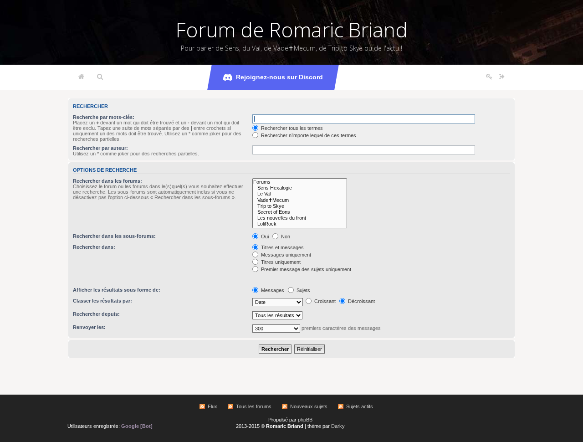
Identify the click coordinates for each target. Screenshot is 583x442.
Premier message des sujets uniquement (305, 269)
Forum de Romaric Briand (292, 29)
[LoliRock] (299, 224)
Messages (272, 290)
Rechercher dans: (94, 247)
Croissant (324, 301)
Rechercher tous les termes (291, 128)
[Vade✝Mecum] (299, 200)
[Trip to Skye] (299, 206)
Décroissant (361, 301)
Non (285, 236)
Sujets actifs (359, 406)
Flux (212, 406)
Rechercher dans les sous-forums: (114, 236)
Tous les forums (253, 406)
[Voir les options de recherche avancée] (100, 77)
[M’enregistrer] (489, 77)
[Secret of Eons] (299, 212)
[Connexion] (502, 77)
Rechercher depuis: (96, 314)
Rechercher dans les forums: (107, 181)
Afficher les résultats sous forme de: (116, 290)
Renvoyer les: (89, 327)
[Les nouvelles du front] (299, 218)
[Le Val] (299, 194)
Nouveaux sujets (308, 406)
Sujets (302, 290)
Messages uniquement (285, 254)
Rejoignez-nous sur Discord (279, 77)
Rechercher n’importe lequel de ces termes (308, 135)
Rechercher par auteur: (100, 148)
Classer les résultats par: (102, 300)
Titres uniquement (280, 262)
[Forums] (299, 182)
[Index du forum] (81, 77)
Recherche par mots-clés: (103, 117)
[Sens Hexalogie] (299, 188)
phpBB (305, 419)
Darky (338, 426)
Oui (264, 236)
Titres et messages (282, 247)
